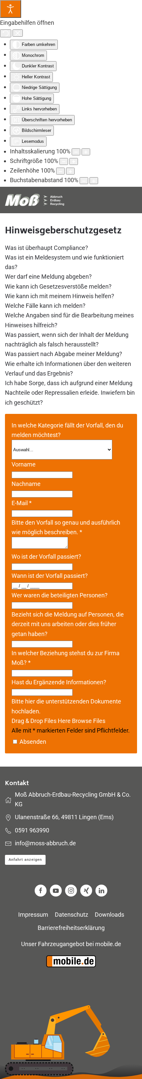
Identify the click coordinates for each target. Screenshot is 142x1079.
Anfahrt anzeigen (25, 860)
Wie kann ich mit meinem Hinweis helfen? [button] (59, 296)
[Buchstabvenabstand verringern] (84, 180)
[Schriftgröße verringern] (63, 161)
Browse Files (88, 720)
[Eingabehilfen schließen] (18, 33)
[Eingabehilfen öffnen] (10, 9)
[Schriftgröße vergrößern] (73, 161)
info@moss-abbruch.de (45, 843)
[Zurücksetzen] (5, 33)
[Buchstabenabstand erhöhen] (93, 180)
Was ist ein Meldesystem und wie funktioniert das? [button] (64, 262)
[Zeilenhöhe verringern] (60, 171)
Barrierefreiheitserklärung (71, 927)
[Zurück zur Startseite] (34, 200)
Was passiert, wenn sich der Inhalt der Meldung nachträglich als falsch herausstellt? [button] (66, 339)
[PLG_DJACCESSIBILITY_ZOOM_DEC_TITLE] (76, 151)
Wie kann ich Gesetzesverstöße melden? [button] (58, 286)
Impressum (33, 914)
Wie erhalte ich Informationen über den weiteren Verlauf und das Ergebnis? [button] (68, 368)
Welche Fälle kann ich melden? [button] (45, 305)
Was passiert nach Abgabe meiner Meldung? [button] (63, 353)
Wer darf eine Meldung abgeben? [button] (48, 276)
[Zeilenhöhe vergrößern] (70, 171)
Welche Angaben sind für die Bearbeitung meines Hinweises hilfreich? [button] (69, 320)
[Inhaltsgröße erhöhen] (86, 151)
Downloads (109, 914)
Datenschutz (71, 914)
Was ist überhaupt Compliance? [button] (46, 247)
